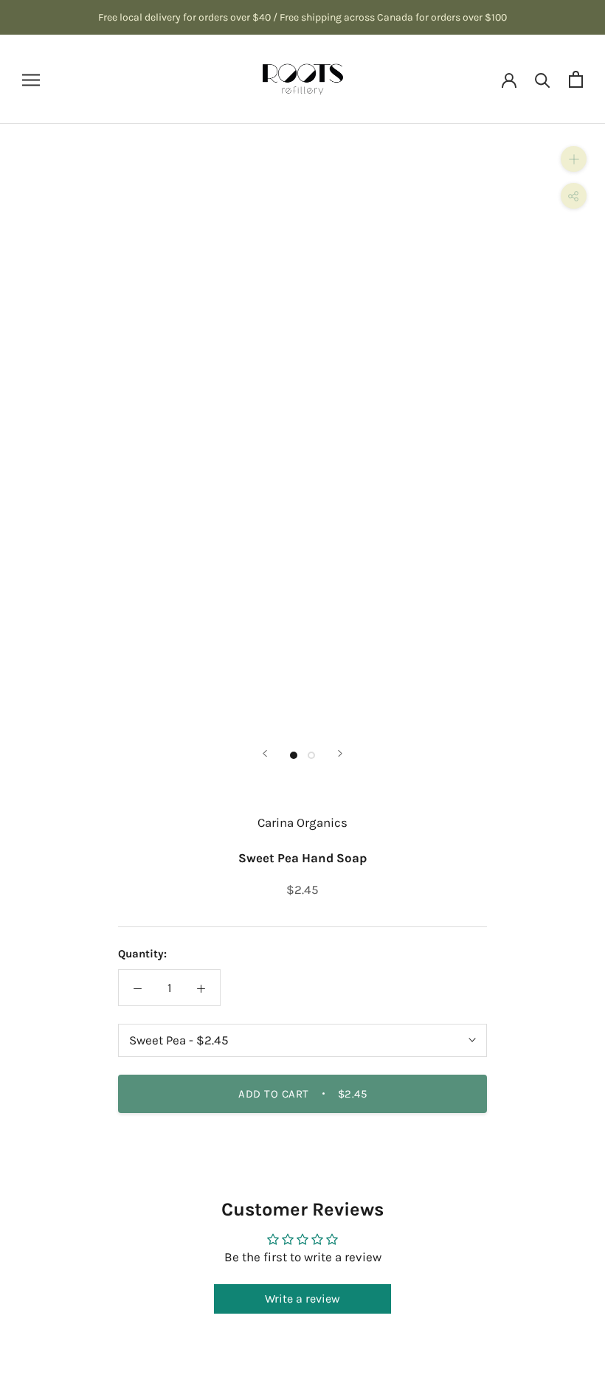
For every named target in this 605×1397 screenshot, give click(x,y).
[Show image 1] (293, 755)
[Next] (340, 753)
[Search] (542, 79)
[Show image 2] (311, 755)
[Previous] (265, 753)
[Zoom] (574, 159)
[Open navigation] (31, 79)
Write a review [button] (302, 1299)
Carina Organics (302, 822)
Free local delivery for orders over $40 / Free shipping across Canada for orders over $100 (302, 17)
